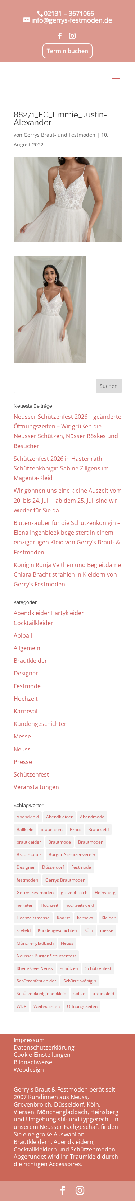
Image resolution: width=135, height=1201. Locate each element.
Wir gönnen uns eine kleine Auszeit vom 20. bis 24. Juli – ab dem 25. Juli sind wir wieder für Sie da (68, 500)
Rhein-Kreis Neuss (35, 968)
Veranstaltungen (36, 787)
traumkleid (103, 993)
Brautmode (59, 842)
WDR (21, 1006)
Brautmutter (29, 855)
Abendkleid (28, 817)
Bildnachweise (33, 1062)
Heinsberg (105, 893)
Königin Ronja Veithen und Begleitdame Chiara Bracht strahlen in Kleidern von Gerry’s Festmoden (67, 574)
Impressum (29, 1040)
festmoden (27, 880)
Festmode (27, 686)
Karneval (25, 711)
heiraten (25, 905)
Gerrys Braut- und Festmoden (59, 134)
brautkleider (29, 842)
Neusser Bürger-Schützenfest (46, 956)
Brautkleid (98, 829)
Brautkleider (30, 661)
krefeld (24, 930)
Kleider (109, 918)
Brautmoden (90, 842)
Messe (22, 736)
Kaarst (63, 918)
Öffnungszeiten (82, 1006)
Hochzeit (26, 699)
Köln (88, 930)
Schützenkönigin (79, 981)
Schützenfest (31, 774)
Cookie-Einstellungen (42, 1055)
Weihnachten (46, 1006)
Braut (75, 829)
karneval (85, 918)
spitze (79, 993)
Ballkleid (25, 829)
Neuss (22, 749)
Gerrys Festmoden (35, 893)
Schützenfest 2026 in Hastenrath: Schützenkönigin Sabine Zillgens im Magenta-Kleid (61, 468)
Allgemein (27, 648)
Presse (23, 762)
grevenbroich (74, 893)
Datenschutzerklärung (44, 1047)
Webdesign (29, 1070)
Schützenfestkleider (36, 981)
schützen (69, 968)
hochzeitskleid (80, 905)
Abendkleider (59, 817)
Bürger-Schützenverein (72, 855)
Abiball (23, 635)
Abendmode (92, 817)
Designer (26, 673)
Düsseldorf (53, 867)
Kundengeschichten (41, 724)
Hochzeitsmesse (33, 918)
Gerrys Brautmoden (65, 880)
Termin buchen (67, 51)
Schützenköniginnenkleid (41, 993)
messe (106, 930)
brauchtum (52, 829)
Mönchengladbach (35, 943)
